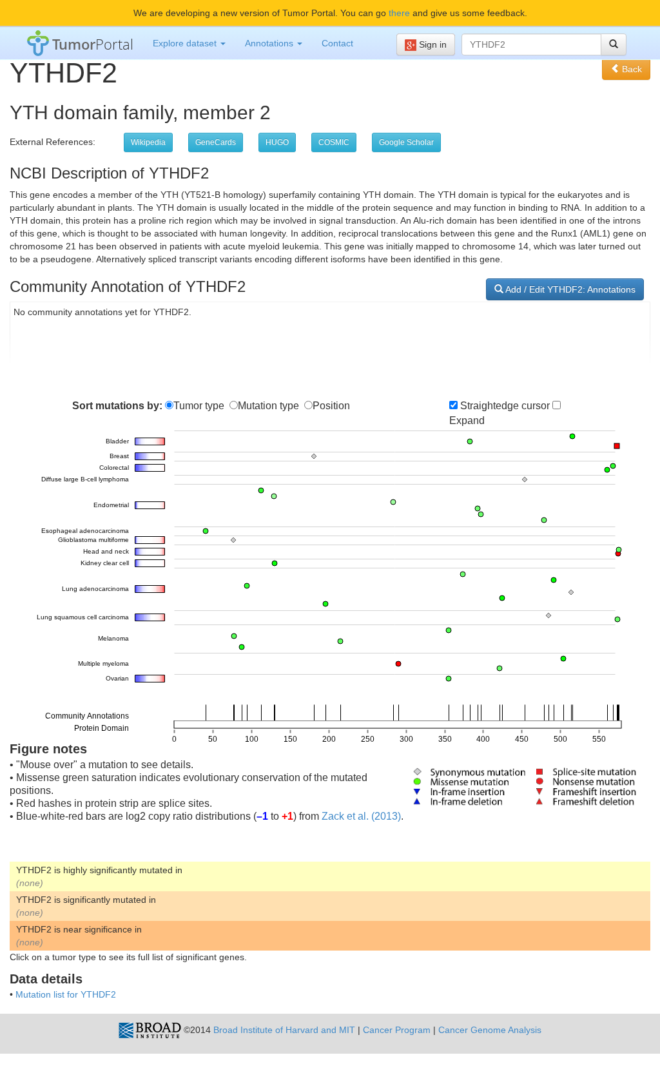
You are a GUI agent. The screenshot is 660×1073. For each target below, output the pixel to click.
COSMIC (333, 142)
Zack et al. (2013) (361, 816)
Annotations (270, 43)
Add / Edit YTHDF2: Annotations (569, 289)
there (399, 13)
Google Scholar (406, 142)
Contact (337, 43)
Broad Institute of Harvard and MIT (284, 1030)
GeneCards (215, 142)
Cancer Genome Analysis (489, 1030)
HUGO (277, 142)
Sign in (431, 44)
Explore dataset (186, 43)
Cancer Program (397, 1030)
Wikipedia (148, 142)
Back (630, 69)
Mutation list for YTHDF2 (65, 994)
